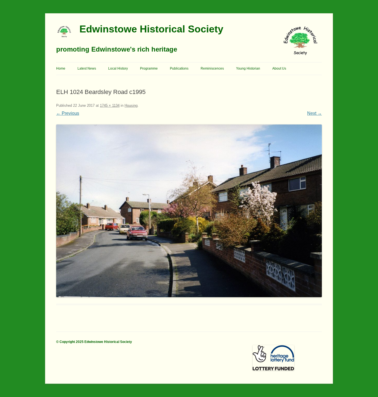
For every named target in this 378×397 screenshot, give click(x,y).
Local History (118, 68)
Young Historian (248, 68)
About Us (279, 68)
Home (60, 68)
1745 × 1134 (110, 105)
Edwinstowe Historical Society (151, 29)
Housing (131, 105)
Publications (179, 68)
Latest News (86, 68)
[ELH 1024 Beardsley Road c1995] (189, 210)
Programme (149, 68)
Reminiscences (212, 68)
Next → (314, 113)
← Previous (67, 113)
